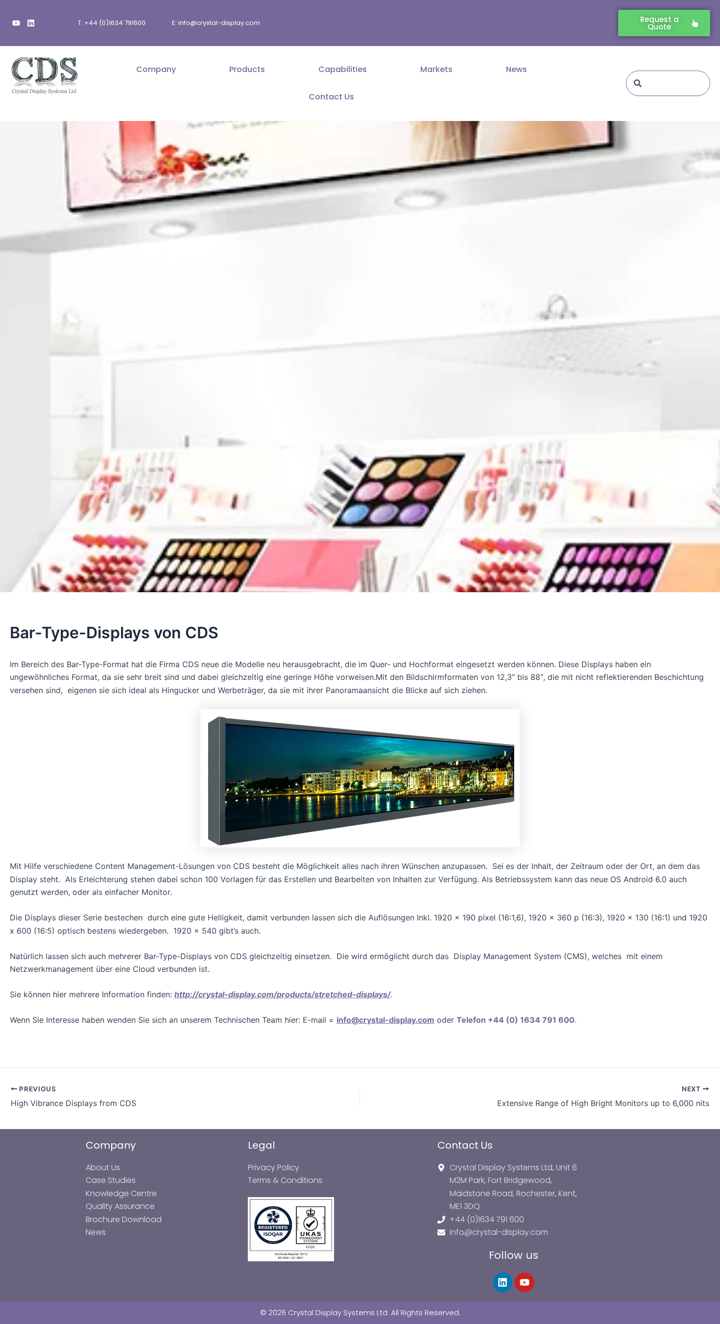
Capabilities (342, 69)
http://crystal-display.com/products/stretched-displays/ (282, 994)
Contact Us (331, 96)
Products (247, 69)
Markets (436, 69)
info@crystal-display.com (385, 1020)
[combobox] (668, 83)
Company (156, 69)
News (516, 69)
